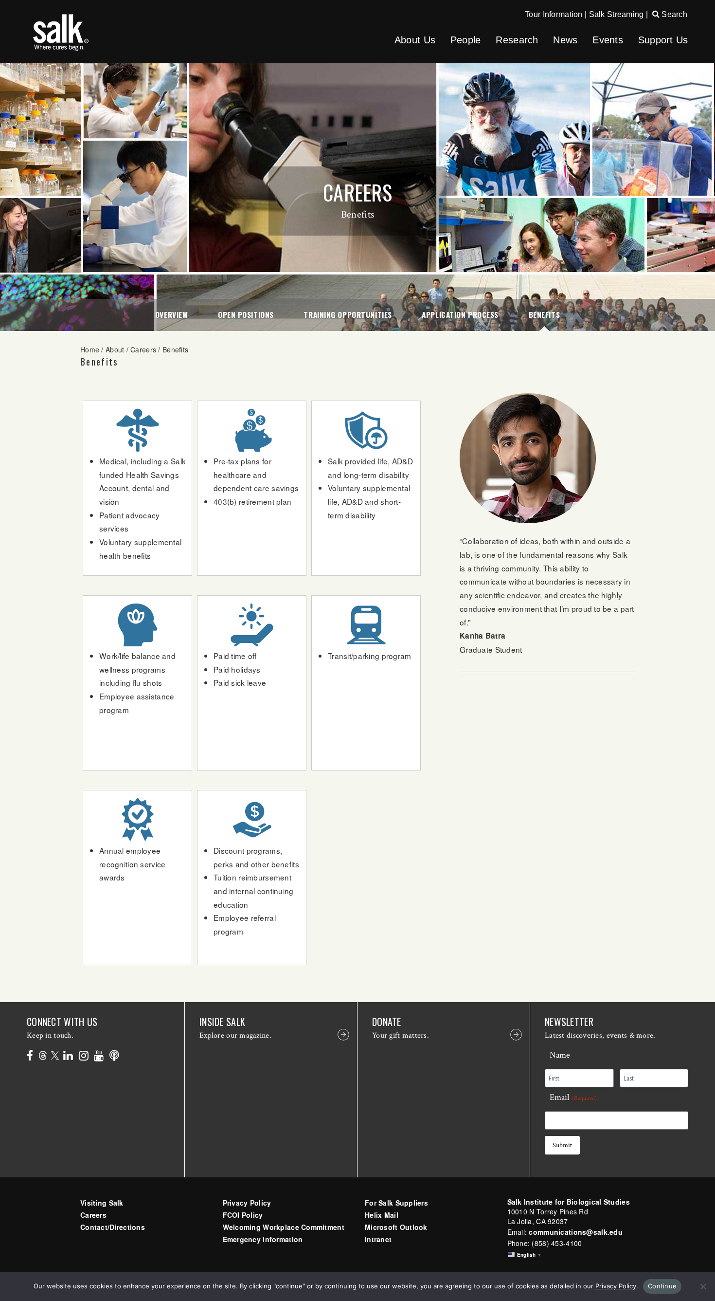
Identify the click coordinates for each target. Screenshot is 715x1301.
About (115, 349)
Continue (662, 1286)
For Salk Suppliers (396, 1203)
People (465, 40)
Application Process (460, 314)
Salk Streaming (616, 14)
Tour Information (553, 14)
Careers (143, 349)
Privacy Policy (247, 1203)
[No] (703, 1286)
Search (673, 14)
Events (607, 40)
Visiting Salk (102, 1203)
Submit (562, 1145)
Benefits (544, 314)
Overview (171, 314)
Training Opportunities (348, 314)
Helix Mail (381, 1215)
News (565, 40)
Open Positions (246, 314)
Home (89, 349)
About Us (414, 40)
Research (517, 40)
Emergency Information (263, 1239)
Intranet (378, 1239)
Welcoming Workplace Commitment (283, 1227)
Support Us (663, 40)
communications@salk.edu (575, 1232)
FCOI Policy (243, 1215)
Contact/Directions (112, 1227)
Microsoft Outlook (396, 1227)
